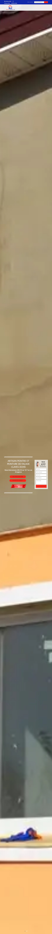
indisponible (8, 1)
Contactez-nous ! (17, 480)
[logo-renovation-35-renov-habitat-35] (10, 7)
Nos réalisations (18, 476)
